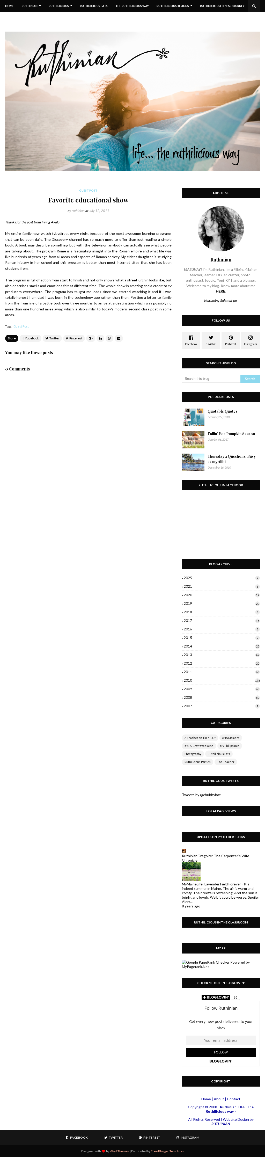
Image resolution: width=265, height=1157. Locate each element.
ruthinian (78, 211)
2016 (221, 629)
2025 (221, 578)
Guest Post (21, 326)
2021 (221, 586)
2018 (221, 612)
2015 (221, 638)
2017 (221, 620)
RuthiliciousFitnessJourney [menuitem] (222, 6)
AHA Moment (230, 737)
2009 (221, 689)
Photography (193, 753)
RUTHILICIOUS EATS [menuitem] (94, 6)
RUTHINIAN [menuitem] (30, 6)
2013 (221, 655)
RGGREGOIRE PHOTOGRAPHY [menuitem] (30, 17)
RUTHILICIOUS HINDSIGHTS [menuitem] (78, 17)
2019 (221, 603)
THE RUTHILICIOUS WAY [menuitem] (132, 6)
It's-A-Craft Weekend (199, 745)
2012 (221, 663)
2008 (221, 697)
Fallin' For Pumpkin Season (231, 433)
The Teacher (225, 761)
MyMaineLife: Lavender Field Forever (211, 884)
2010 (222, 680)
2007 (221, 706)
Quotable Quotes (222, 411)
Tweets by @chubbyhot (201, 794)
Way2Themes (119, 1151)
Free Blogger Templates (167, 1151)
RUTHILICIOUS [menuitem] (59, 6)
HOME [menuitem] (9, 6)
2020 (221, 595)
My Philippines (229, 745)
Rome (61, 251)
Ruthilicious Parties (198, 761)
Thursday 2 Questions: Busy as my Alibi (232, 459)
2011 (221, 672)
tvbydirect (60, 233)
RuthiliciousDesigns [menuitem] (173, 6)
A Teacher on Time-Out (200, 737)
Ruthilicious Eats (219, 753)
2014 (221, 646)
